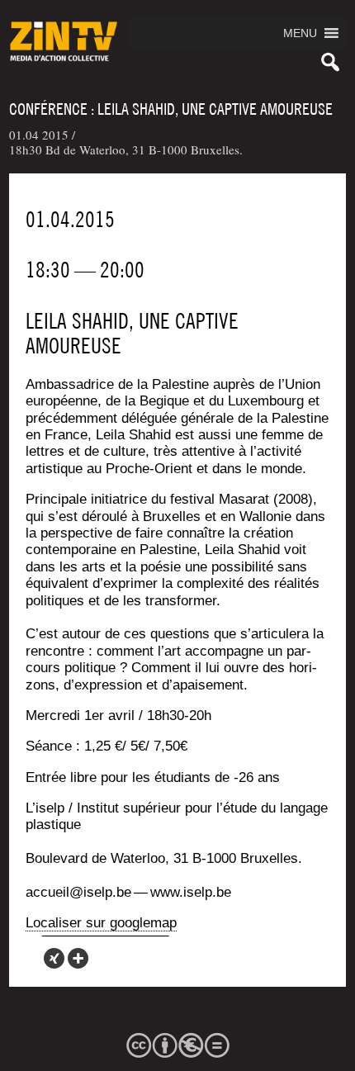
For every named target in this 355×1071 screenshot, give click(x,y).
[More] (78, 958)
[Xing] (54, 958)
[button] (300, 33)
